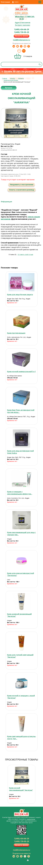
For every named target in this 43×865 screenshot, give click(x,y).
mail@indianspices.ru (21, 40)
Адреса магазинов (22, 22)
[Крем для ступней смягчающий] (21, 642)
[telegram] (17, 46)
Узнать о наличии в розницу (21, 190)
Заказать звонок (21, 36)
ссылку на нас (31, 819)
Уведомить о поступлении (21, 184)
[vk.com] (14, 46)
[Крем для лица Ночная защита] (21, 282)
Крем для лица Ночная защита (20, 294)
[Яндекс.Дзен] (25, 46)
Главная (4, 78)
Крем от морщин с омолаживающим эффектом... (19, 492)
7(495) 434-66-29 (21, 29)
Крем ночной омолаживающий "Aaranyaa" (21, 789)
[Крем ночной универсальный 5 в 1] (21, 359)
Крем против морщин (16, 333)
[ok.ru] (21, 46)
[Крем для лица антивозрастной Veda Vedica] (21, 438)
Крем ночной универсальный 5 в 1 (21, 371)
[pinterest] (28, 46)
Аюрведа (21, 78)
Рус (19, 51)
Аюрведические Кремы (11, 80)
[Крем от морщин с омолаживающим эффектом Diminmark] (21, 479)
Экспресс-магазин (22, 25)
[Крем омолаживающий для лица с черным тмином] (21, 520)
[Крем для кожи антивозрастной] (21, 561)
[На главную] (21, 11)
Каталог (12, 78)
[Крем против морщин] (21, 321)
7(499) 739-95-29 (21, 32)
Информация (6, 201)
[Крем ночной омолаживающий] (21, 775)
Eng (24, 51)
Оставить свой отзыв (25, 254)
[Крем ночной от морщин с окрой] (21, 683)
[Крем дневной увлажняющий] (21, 602)
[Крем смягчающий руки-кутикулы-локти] (21, 724)
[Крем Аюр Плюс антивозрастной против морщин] (21, 398)
